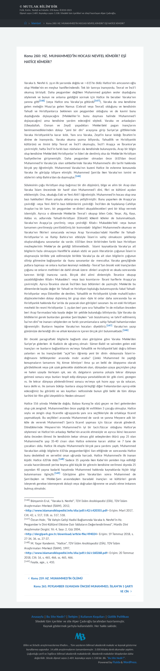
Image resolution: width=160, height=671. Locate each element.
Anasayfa (37, 616)
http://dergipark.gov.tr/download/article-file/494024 (61, 534)
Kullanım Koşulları (93, 616)
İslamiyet (36, 23)
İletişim (73, 616)
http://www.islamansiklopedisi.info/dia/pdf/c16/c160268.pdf (66, 553)
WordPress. (130, 662)
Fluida (116, 662)
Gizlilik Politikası (118, 616)
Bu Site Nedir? (55, 616)
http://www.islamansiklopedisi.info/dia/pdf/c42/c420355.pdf (66, 510)
